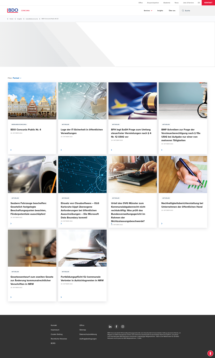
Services (147, 10)
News (177, 3)
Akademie (166, 3)
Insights (160, 10)
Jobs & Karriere (188, 3)
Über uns (172, 10)
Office (141, 3)
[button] (208, 2)
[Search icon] (183, 10)
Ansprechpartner (153, 3)
